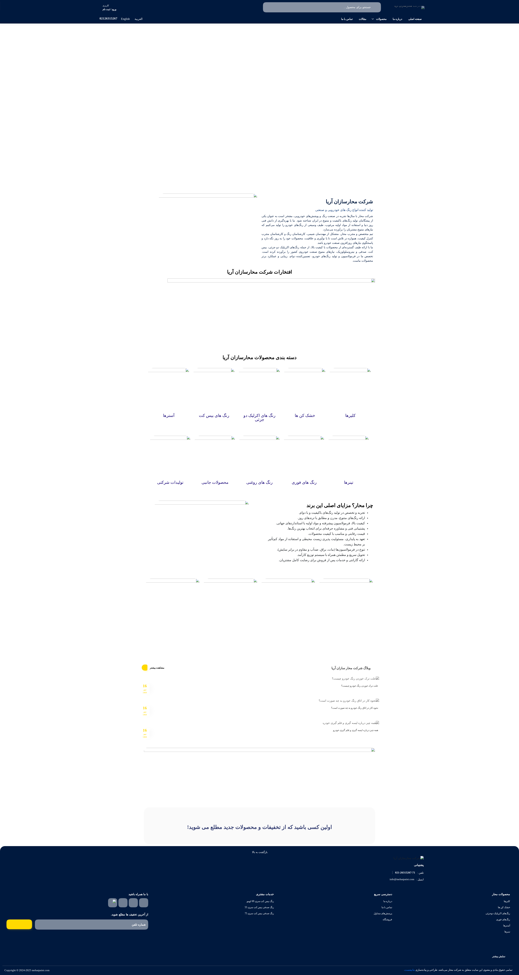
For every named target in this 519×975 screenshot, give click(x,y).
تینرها (507, 931)
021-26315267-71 (405, 872)
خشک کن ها (504, 907)
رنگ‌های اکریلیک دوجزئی (498, 913)
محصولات (381, 18)
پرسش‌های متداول (383, 913)
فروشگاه (387, 919)
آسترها (506, 925)
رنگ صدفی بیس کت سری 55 (259, 907)
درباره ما (397, 18)
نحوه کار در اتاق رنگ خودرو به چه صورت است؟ (354, 707)
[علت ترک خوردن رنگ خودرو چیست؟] (355, 678)
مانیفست (409, 969)
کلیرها (507, 901)
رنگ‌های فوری (503, 919)
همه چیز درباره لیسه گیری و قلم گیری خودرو (355, 730)
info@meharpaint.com (402, 879)
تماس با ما (347, 18)
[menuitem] (141, 19)
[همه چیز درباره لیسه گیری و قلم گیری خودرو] (351, 722)
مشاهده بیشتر (157, 667)
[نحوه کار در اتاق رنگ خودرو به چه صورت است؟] (349, 700)
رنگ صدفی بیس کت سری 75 (259, 913)
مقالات (362, 18)
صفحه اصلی (415, 18)
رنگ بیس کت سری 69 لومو (260, 901)
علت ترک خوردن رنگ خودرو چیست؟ (359, 685)
